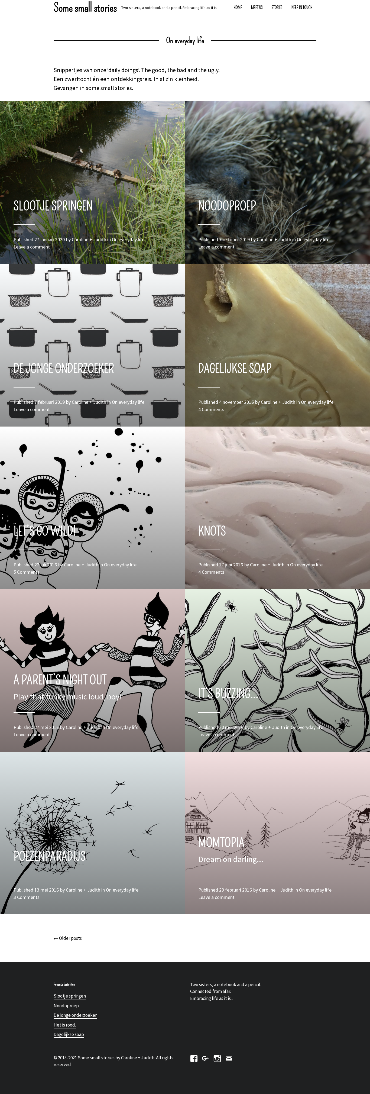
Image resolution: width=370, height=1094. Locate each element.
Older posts (68, 938)
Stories (277, 7)
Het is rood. (65, 1025)
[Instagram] (217, 1058)
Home (238, 7)
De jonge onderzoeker (75, 1015)
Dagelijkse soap (69, 1034)
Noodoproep (66, 1006)
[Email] (229, 1058)
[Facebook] (194, 1058)
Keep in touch (301, 7)
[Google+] (206, 1058)
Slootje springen (70, 996)
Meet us (257, 7)
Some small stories (85, 7)
